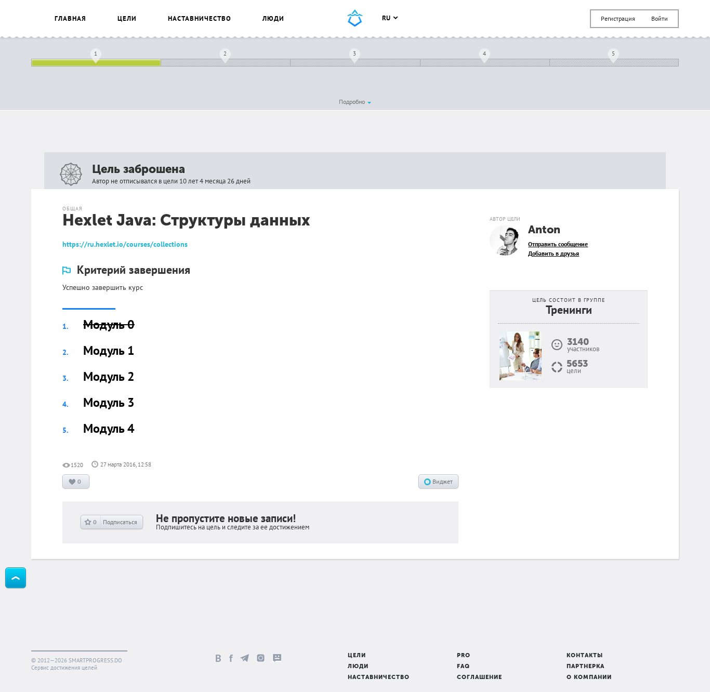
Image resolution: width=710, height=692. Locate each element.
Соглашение (479, 677)
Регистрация (618, 18)
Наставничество (199, 18)
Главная (70, 18)
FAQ (463, 666)
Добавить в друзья (553, 253)
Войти (659, 18)
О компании (589, 677)
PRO (463, 656)
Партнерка (585, 666)
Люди (273, 18)
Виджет (442, 481)
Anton (544, 230)
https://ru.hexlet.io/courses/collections (125, 244)
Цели (127, 18)
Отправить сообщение (558, 244)
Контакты (585, 656)
